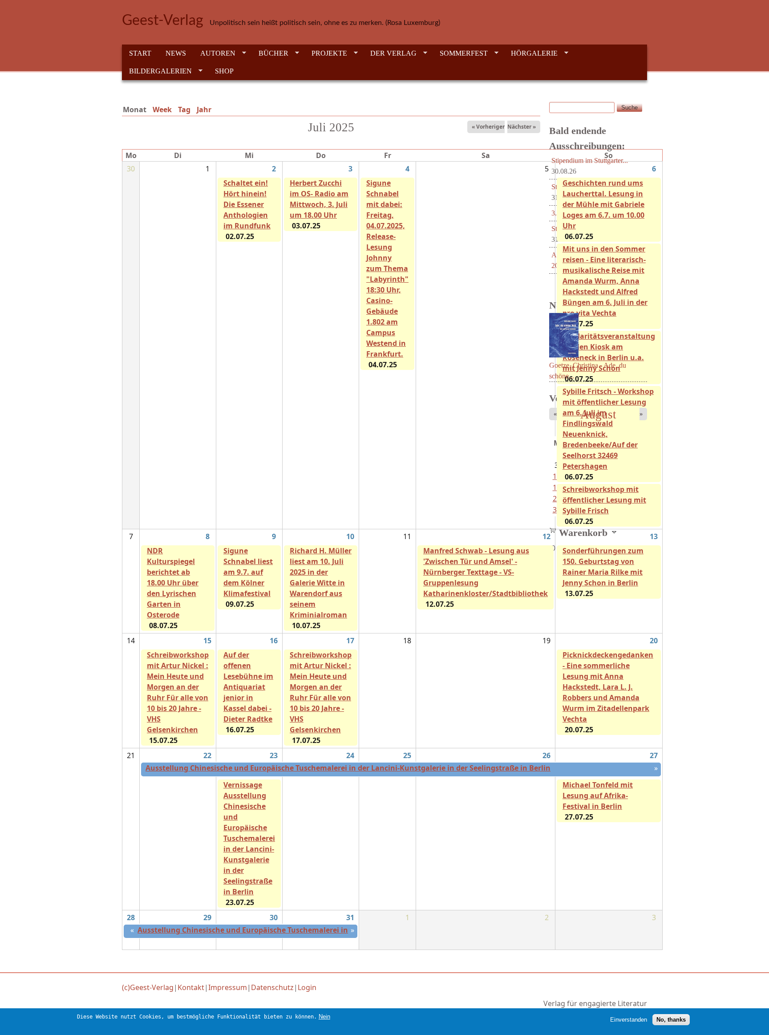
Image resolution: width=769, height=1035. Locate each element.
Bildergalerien (157, 71)
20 (654, 640)
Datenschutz (272, 987)
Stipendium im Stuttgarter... (589, 160)
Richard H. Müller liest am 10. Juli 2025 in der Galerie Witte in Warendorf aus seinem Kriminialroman (321, 583)
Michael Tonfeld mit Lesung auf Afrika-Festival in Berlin (598, 795)
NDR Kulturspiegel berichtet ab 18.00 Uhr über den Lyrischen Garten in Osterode (172, 583)
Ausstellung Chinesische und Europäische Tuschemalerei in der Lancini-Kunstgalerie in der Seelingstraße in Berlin (348, 768)
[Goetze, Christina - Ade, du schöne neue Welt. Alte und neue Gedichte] (564, 360)
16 (274, 640)
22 (207, 755)
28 (131, 917)
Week (162, 109)
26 (546, 755)
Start (140, 53)
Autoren (214, 53)
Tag (184, 109)
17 (350, 640)
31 (350, 917)
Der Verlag (390, 53)
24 (350, 755)
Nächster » (521, 126)
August (598, 414)
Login (307, 987)
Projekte (325, 53)
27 (654, 755)
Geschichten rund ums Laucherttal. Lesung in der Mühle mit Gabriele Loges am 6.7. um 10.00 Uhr (603, 204)
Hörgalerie (531, 53)
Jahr (204, 109)
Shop (224, 71)
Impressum (227, 987)
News (176, 53)
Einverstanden (628, 1019)
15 (207, 640)
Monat (136, 109)
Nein (324, 1016)
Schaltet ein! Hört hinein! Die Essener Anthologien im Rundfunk (247, 204)
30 (274, 917)
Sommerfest (460, 53)
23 (274, 755)
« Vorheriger (488, 126)
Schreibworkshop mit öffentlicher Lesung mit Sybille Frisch (604, 499)
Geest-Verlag (162, 20)
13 (654, 536)
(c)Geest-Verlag (148, 987)
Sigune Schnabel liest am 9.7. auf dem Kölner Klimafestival (248, 572)
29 (207, 917)
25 (407, 755)
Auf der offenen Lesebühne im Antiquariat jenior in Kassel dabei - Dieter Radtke (248, 687)
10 (350, 536)
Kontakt (191, 987)
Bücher (269, 53)
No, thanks (671, 1019)
